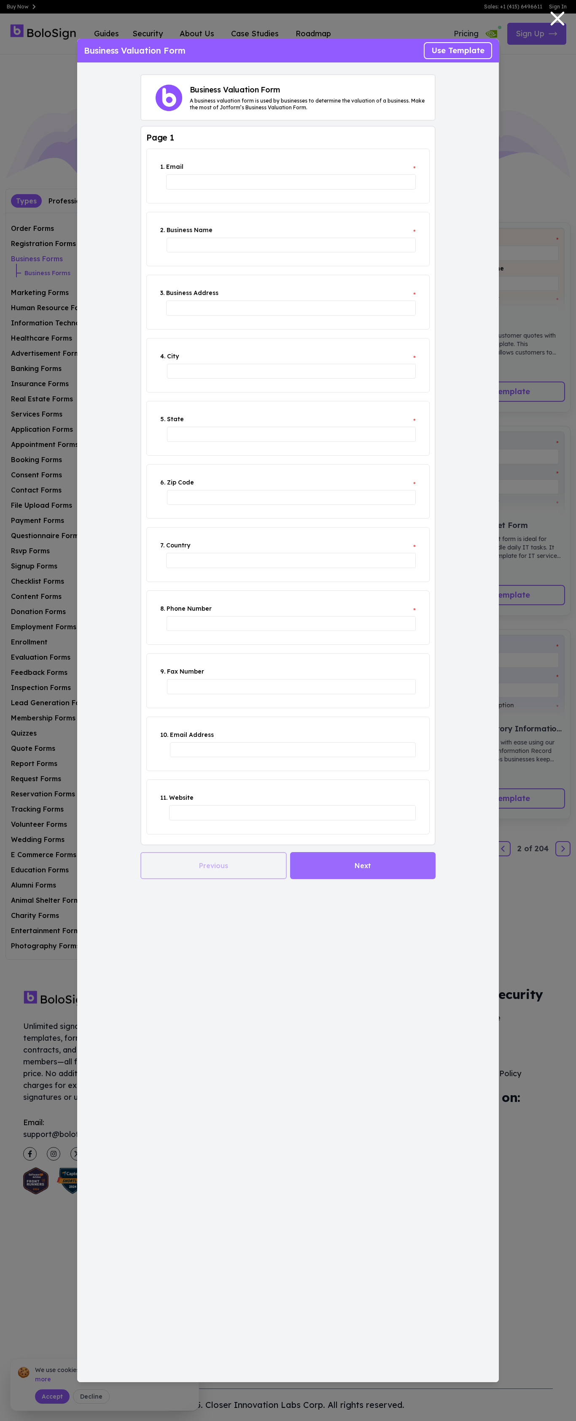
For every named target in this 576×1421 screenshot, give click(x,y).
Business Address (192, 293)
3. (162, 293)
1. (162, 167)
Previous (213, 865)
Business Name (190, 230)
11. (163, 797)
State (175, 419)
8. (162, 608)
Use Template (457, 50)
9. (162, 671)
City (173, 356)
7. (162, 545)
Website (181, 797)
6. (162, 482)
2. (162, 230)
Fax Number (185, 671)
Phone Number (189, 608)
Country (178, 545)
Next (363, 865)
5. (162, 419)
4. (162, 356)
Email (174, 167)
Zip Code (180, 482)
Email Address (192, 735)
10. (164, 735)
